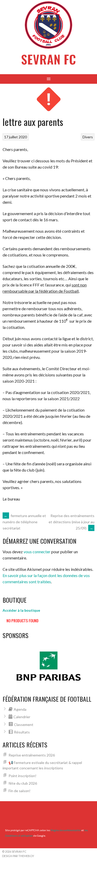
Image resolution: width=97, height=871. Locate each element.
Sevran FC (48, 59)
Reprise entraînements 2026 (32, 755)
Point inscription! (22, 776)
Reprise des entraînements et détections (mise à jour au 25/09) (71, 521)
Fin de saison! (20, 791)
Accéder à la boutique (21, 610)
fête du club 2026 (23, 783)
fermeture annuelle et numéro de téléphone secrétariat (24, 522)
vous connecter (37, 551)
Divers (88, 137)
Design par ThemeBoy (18, 856)
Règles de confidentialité (66, 830)
